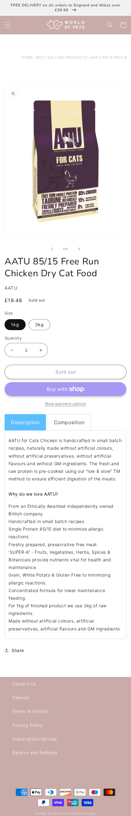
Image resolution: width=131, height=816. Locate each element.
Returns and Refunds (34, 752)
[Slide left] (52, 249)
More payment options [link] (65, 403)
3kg (39, 324)
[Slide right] (79, 249)
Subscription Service (34, 738)
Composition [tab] (69, 422)
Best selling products (61, 57)
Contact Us (24, 683)
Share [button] (18, 650)
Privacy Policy (27, 725)
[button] (7, 25)
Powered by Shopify (81, 813)
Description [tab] (25, 422)
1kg (15, 324)
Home (27, 57)
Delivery (21, 697)
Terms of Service (30, 711)
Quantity (13, 338)
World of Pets (57, 813)
